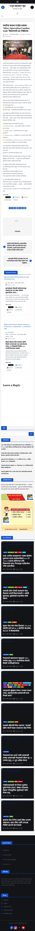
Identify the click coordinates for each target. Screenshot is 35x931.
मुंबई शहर (20, 587)
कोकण (16, 552)
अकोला (7, 334)
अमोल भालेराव (11, 282)
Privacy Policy (8, 855)
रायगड (24, 552)
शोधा (4, 428)
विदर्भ (11, 336)
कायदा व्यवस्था (13, 334)
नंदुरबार (11, 685)
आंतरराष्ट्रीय (6, 654)
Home (2, 16)
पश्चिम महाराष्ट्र (25, 685)
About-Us (6, 850)
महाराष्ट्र (7, 336)
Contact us (7, 864)
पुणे (29, 685)
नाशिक (19, 685)
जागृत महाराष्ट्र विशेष (14, 34)
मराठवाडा (5, 687)
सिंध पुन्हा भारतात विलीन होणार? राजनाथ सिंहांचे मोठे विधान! (14, 484)
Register (6, 900)
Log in (5, 903)
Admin (6, 34)
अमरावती (9, 683)
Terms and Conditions (10, 859)
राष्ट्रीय (9, 622)
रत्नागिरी (14, 687)
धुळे (8, 685)
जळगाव (5, 685)
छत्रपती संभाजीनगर (27, 683)
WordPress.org (8, 913)
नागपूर (15, 685)
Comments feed (8, 910)
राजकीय (20, 552)
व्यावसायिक (14, 622)
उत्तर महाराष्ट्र (15, 683)
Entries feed (7, 906)
